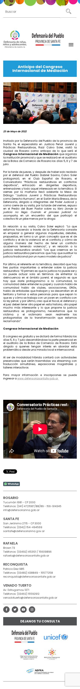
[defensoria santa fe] (48, 40)
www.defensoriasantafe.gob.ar (38, 378)
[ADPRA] (40, 671)
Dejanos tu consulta (40, 621)
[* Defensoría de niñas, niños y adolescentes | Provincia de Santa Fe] (15, 39)
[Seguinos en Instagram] (32, 609)
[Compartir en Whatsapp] (11, 483)
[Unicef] (56, 637)
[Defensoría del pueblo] (25, 637)
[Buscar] (68, 11)
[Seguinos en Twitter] (15, 609)
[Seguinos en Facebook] (6, 609)
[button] (71, 44)
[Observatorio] (29, 654)
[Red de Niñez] (52, 654)
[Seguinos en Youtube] (23, 609)
